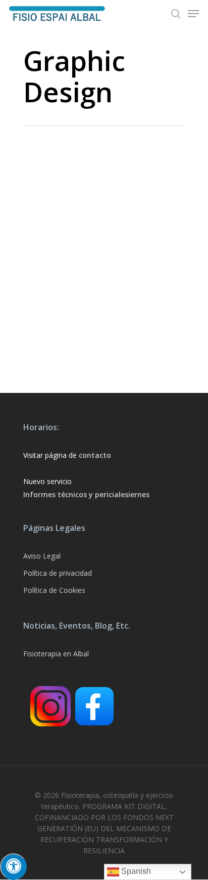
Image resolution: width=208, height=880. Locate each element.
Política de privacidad (57, 573)
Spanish (135, 871)
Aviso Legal (42, 556)
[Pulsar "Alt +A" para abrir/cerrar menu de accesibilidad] (13, 866)
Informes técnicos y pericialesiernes (86, 494)
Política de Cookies (54, 590)
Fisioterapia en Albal (56, 653)
